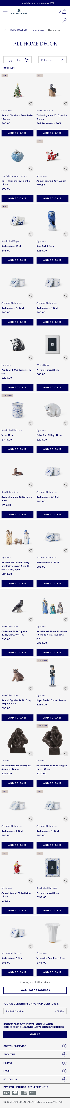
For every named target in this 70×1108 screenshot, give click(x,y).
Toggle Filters (13, 60)
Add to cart (17, 133)
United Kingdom (15, 1011)
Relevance (47, 60)
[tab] (35, 1046)
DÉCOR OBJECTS (18, 30)
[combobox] (35, 20)
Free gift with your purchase (37, 3)
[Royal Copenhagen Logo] (19, 11)
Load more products (35, 990)
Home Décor (38, 30)
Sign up (35, 1034)
